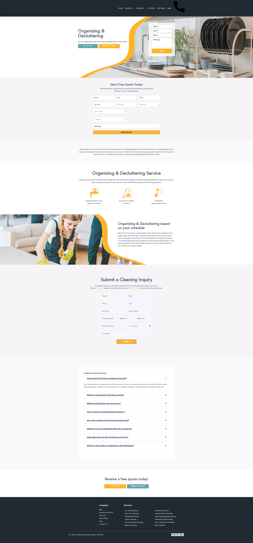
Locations (140, 8)
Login (169, 8)
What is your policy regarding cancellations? (110, 445)
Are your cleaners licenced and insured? (108, 420)
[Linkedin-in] (182, 534)
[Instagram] (172, 534)
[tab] (126, 378)
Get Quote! (100, 288)
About (120, 8)
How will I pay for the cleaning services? (107, 437)
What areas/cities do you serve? (104, 403)
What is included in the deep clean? (105, 395)
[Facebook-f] (176, 534)
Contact (151, 8)
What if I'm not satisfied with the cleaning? (109, 428)
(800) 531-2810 (109, 46)
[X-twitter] (179, 534)
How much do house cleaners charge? (107, 378)
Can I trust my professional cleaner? (106, 411)
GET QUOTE (88, 46)
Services (128, 8)
